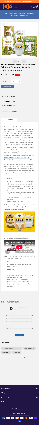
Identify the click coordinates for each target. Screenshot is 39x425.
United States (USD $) (18, 414)
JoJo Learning (22, 409)
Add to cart (7, 87)
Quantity (4, 81)
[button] (31, 6)
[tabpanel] (19, 362)
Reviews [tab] (6, 342)
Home (5, 13)
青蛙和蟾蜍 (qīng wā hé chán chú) (19, 158)
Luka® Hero (24, 280)
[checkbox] (16, 352)
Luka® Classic (15, 280)
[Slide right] (24, 61)
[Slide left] (15, 61)
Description (9, 120)
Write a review (19, 335)
